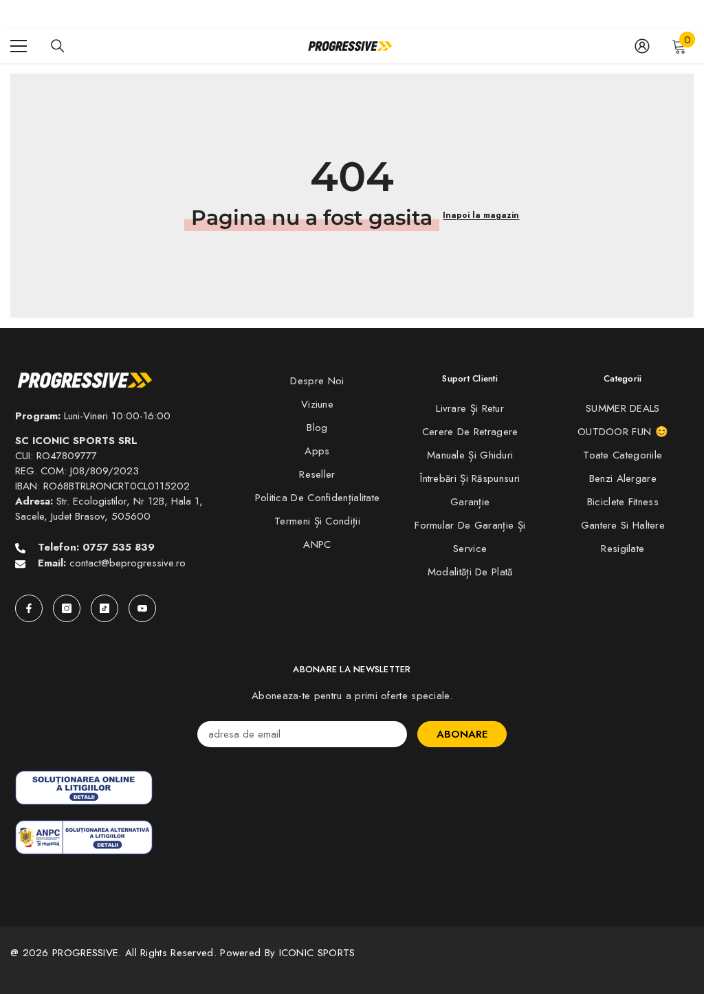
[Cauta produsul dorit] (58, 46)
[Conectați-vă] (642, 46)
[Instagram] (66, 608)
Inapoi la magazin (481, 215)
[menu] (18, 46)
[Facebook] (29, 608)
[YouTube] (142, 608)
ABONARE (462, 734)
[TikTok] (104, 608)
